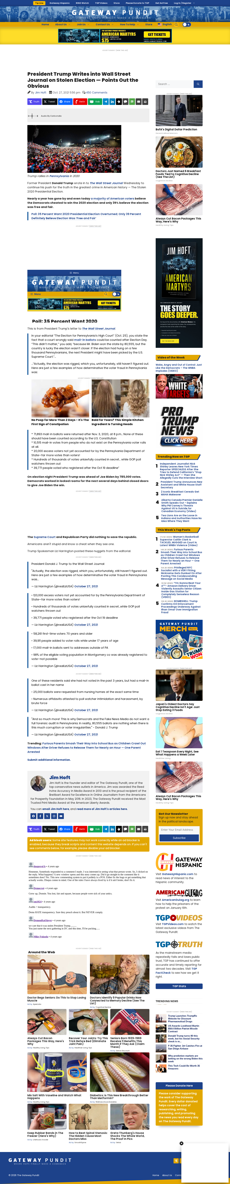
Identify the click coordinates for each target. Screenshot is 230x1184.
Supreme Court (45, 537)
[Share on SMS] (132, 101)
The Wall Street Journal (106, 183)
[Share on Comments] (125, 101)
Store (117, 3)
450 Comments (96, 92)
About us (167, 1175)
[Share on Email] (139, 101)
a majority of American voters (112, 198)
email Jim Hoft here (55, 809)
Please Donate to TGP (137, 3)
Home (45, 24)
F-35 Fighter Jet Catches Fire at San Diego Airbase (185, 1047)
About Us (61, 24)
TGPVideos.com (173, 924)
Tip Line (39, 3)
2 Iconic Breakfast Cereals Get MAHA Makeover (180, 493)
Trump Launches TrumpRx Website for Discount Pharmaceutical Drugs (182, 1018)
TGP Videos (101, 3)
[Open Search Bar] (176, 24)
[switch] (186, 24)
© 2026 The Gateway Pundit (24, 1175)
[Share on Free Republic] (119, 101)
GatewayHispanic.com (177, 874)
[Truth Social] (176, 1160)
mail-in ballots (85, 340)
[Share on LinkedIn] (112, 101)
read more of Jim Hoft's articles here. (102, 809)
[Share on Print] (145, 101)
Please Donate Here (179, 1086)
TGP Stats (179, 986)
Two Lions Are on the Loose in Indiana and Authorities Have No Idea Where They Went (181, 518)
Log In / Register (182, 3)
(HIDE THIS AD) (122, 50)
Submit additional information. (49, 760)
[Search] (198, 84)
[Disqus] (88, 900)
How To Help (127, 24)
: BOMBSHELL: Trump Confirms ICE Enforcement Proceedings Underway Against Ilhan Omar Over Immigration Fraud (181, 607)
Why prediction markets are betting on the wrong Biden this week (185, 1058)
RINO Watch (82, 3)
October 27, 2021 (86, 586)
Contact (179, 1175)
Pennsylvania (59, 176)
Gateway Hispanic (60, 3)
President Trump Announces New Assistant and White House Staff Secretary (181, 485)
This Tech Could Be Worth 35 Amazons (184, 1067)
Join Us (81, 24)
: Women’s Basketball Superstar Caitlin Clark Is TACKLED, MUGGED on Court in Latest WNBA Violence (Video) (179, 541)
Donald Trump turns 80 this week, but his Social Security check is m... (183, 1038)
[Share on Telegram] (106, 101)
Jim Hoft (59, 777)
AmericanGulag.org (175, 900)
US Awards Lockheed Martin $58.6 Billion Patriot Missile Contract (183, 1028)
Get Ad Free (161, 3)
